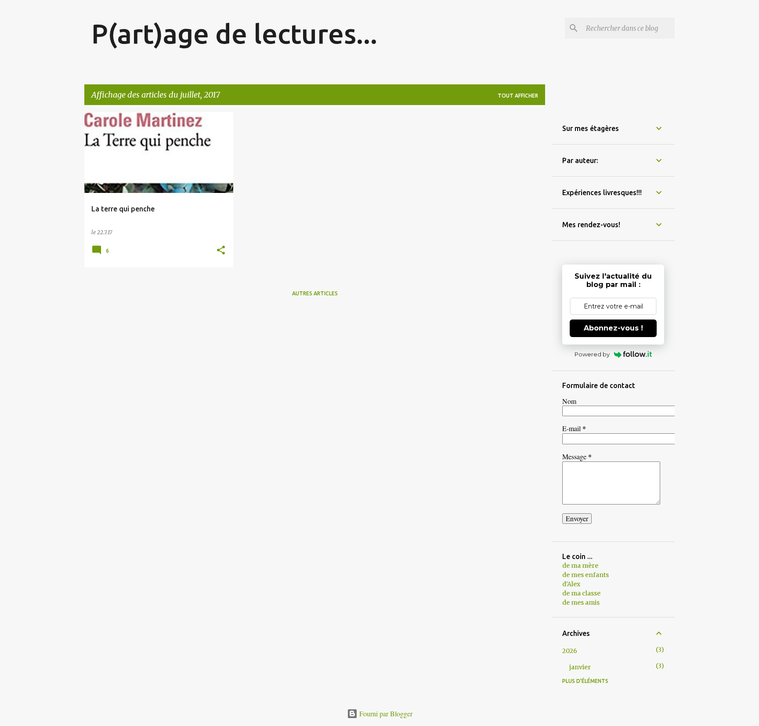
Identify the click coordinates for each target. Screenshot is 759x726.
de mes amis (581, 602)
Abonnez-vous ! (613, 328)
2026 (569, 651)
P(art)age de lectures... (234, 33)
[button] (221, 251)
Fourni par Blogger (385, 713)
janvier (580, 667)
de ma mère (580, 566)
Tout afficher (518, 95)
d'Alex (571, 584)
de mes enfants (585, 575)
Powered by (592, 354)
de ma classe (581, 593)
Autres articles (315, 293)
